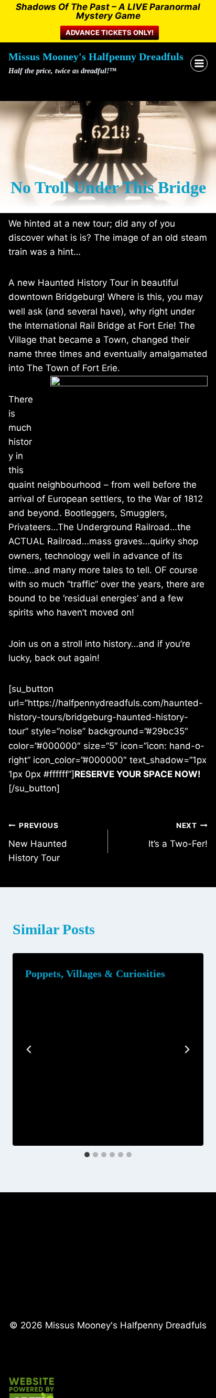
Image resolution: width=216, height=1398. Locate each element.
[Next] (186, 1049)
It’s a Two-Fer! (178, 835)
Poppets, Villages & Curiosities (95, 973)
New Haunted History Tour (37, 842)
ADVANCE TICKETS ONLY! (110, 32)
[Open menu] (199, 63)
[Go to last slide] (29, 1049)
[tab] (87, 1154)
